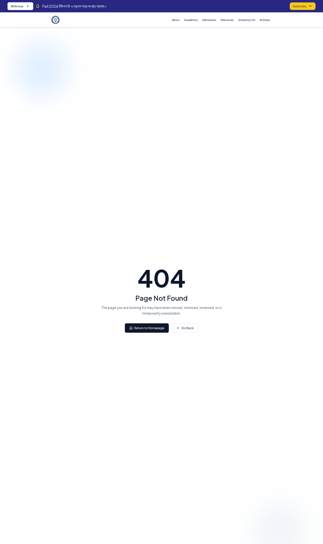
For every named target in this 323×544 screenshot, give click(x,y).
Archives (265, 20)
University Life (246, 20)
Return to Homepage (149, 328)
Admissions (209, 20)
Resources (227, 20)
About (176, 20)
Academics (191, 20)
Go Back (187, 328)
